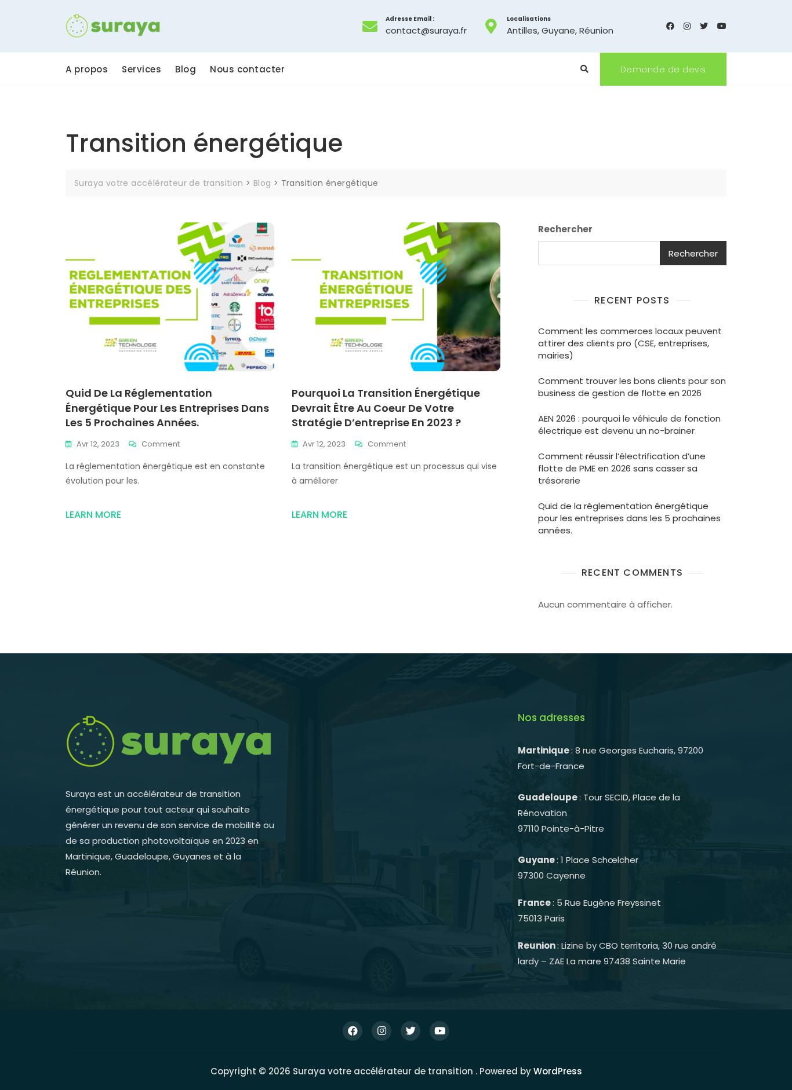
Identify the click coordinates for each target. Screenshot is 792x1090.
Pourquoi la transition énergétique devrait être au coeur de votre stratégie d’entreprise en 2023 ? (386, 407)
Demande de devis (663, 69)
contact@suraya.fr (426, 25)
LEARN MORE (93, 514)
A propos (87, 69)
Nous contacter (247, 69)
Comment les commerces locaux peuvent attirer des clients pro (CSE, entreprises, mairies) (630, 343)
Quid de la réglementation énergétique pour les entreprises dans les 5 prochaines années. (167, 407)
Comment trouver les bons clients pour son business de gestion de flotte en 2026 (632, 387)
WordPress (557, 1071)
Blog (185, 69)
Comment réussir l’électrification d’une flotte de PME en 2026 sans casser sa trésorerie (622, 468)
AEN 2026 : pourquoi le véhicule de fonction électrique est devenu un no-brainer (629, 424)
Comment (160, 444)
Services (141, 69)
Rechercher (565, 229)
